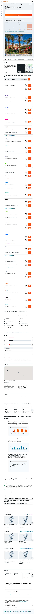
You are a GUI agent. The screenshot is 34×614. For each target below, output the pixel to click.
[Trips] (1, 16)
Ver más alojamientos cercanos (28, 514)
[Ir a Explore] (1, 10)
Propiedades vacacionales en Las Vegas (24, 594)
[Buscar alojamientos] (1, 5)
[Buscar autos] (1, 7)
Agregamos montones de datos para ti (10, 605)
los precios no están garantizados (22, 601)
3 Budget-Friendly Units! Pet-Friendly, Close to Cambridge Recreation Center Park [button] (25, 525)
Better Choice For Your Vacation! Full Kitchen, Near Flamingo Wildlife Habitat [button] (10, 525)
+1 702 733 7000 (7, 8)
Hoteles (10, 611)
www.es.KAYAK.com (6, 611)
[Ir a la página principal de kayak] (5, 1)
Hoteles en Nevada (29, 611)
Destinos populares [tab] (14, 587)
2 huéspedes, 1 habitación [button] (9, 13)
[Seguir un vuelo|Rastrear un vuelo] (1, 11)
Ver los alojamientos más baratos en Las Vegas (26, 531)
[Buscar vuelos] (1, 4)
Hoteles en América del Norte (15, 611)
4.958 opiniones (12, 6)
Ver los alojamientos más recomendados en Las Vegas (26, 549)
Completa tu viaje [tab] (7, 587)
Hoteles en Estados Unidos (23, 611)
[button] (1, 1)
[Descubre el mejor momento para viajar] (1, 13)
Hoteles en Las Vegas (8, 594)
